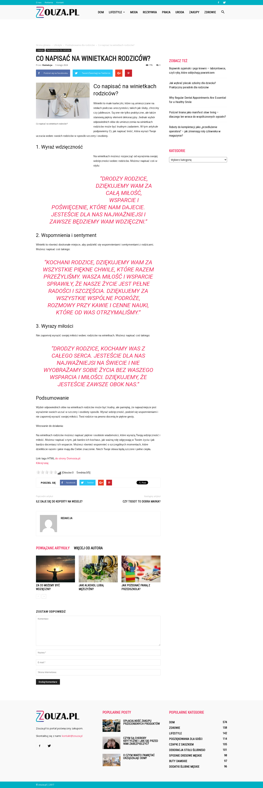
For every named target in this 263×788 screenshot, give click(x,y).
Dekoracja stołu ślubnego (187, 750)
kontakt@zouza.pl (72, 736)
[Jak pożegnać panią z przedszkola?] (140, 569)
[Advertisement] (131, 32)
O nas (38, 2)
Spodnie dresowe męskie (185, 755)
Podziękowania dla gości (185, 739)
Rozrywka (150, 12)
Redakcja (47, 65)
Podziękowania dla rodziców (58, 50)
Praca (166, 12)
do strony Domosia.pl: (68, 458)
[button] (222, 12)
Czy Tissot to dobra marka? (141, 501)
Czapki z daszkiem (181, 744)
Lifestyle (115, 12)
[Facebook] (218, 2)
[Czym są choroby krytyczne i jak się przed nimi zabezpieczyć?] (111, 743)
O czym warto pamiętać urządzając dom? (139, 756)
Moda (134, 12)
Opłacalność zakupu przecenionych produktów (141, 722)
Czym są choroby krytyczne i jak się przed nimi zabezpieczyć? (140, 740)
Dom (101, 12)
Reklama (49, 2)
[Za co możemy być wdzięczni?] (55, 569)
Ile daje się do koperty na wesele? (59, 501)
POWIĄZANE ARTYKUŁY (53, 548)
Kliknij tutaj (42, 463)
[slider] (46, 472)
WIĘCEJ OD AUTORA (88, 548)
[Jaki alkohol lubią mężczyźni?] (98, 569)
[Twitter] (224, 2)
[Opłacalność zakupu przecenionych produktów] (111, 726)
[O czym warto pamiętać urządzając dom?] (111, 760)
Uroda (180, 12)
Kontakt (60, 2)
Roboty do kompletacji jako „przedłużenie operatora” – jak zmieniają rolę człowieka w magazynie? (195, 131)
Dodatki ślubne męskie (184, 766)
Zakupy (194, 12)
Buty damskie (178, 761)
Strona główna (43, 45)
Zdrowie (210, 12)
